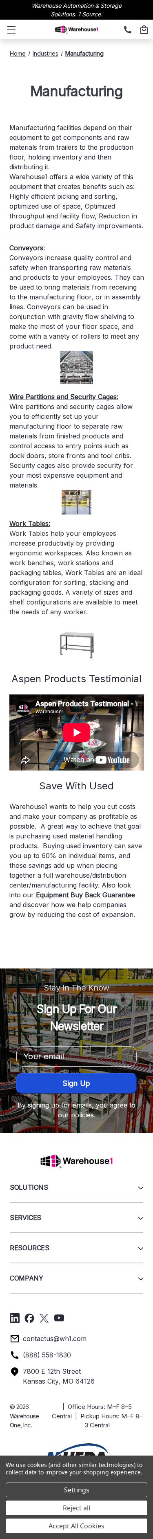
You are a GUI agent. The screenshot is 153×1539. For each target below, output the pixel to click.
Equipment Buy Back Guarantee (85, 895)
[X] (44, 1318)
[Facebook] (29, 1318)
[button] (76, 1453)
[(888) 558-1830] (126, 30)
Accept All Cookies (76, 1525)
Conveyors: (27, 248)
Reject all (76, 1507)
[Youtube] (59, 1318)
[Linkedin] (15, 1318)
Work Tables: (29, 523)
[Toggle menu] (10, 29)
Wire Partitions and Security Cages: (63, 397)
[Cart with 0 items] (143, 30)
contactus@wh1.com (54, 1339)
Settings (76, 1489)
